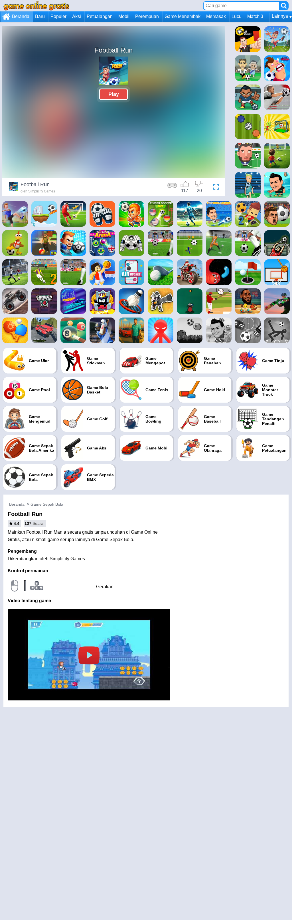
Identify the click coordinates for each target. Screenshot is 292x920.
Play (113, 94)
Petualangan (100, 16)
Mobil (123, 16)
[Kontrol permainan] (172, 187)
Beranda (20, 16)
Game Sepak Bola (47, 504)
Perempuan (147, 16)
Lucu (237, 16)
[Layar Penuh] (215, 187)
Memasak (216, 16)
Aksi (76, 16)
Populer (58, 16)
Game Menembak (182, 16)
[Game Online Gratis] (36, 5)
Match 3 (255, 16)
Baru (40, 16)
